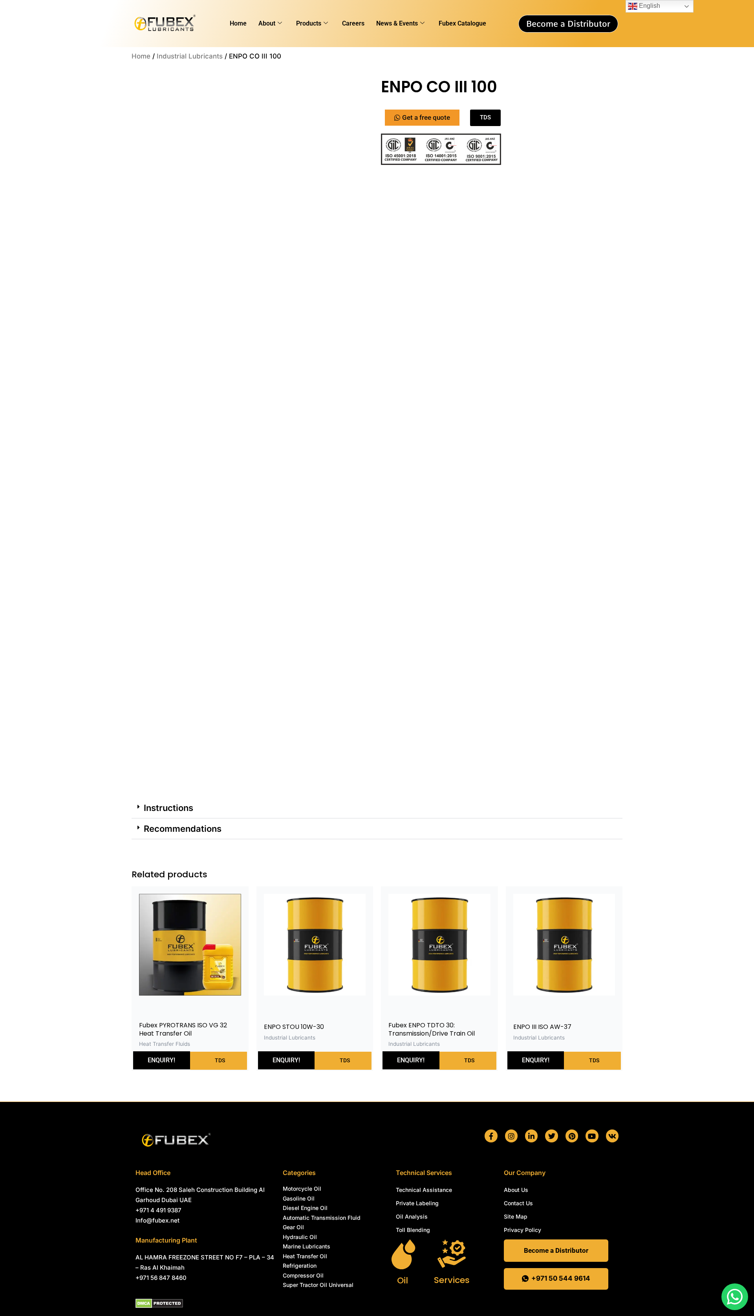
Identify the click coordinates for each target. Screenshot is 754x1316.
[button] (360, 89)
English (648, 5)
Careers (353, 23)
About (266, 23)
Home (238, 23)
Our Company (524, 1173)
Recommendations (182, 375)
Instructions (168, 355)
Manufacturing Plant (166, 1240)
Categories (299, 1173)
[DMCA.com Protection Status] (159, 1303)
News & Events (397, 23)
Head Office (152, 1173)
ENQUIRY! (161, 607)
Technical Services (424, 1173)
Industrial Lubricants (190, 56)
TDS (219, 607)
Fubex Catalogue (462, 23)
